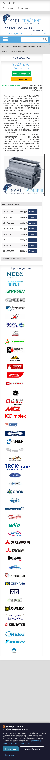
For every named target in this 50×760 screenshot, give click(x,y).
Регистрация (9, 8)
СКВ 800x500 (8, 251)
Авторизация (24, 8)
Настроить (9, 755)
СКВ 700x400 (8, 245)
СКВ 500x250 (8, 228)
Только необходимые (32, 749)
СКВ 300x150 (8, 217)
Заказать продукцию (21, 73)
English (16, 3)
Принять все (10, 749)
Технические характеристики (14, 258)
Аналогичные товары (10, 204)
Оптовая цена (21, 79)
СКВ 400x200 (8, 223)
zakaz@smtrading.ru (18, 34)
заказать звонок (39, 34)
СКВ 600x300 (8, 240)
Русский (6, 3)
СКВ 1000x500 (9, 212)
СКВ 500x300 (8, 234)
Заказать (32, 212)
